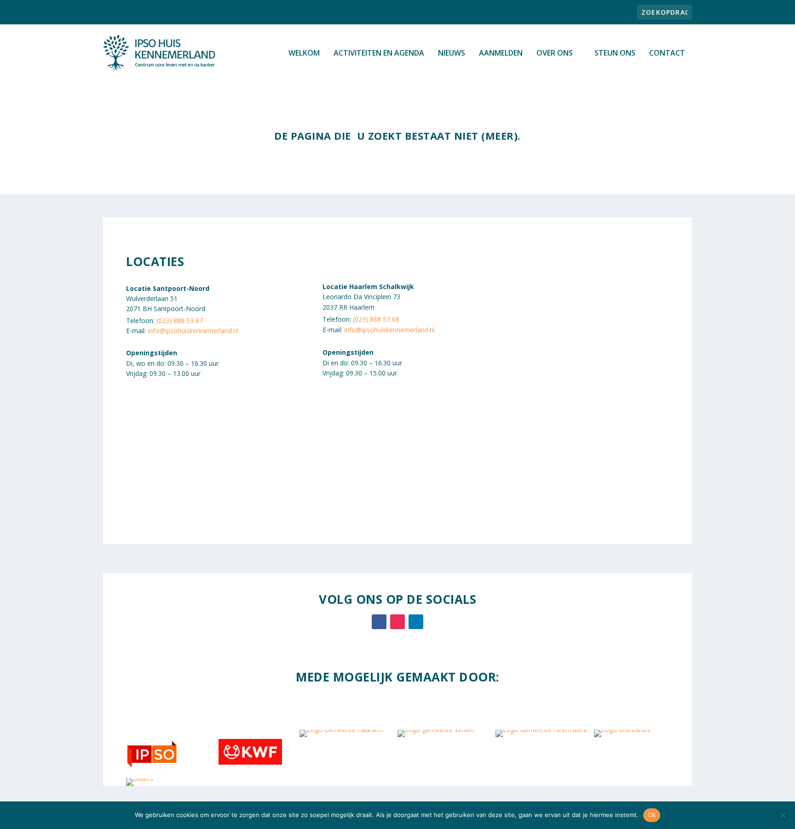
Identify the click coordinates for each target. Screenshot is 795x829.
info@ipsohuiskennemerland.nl (193, 330)
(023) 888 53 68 (376, 319)
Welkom (304, 53)
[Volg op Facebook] (379, 621)
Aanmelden (501, 53)
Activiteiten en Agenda (379, 53)
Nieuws (451, 53)
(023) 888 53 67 (179, 320)
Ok (652, 814)
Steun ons (614, 53)
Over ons (554, 53)
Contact (667, 53)
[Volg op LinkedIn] (416, 621)
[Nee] (782, 815)
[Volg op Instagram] (397, 621)
